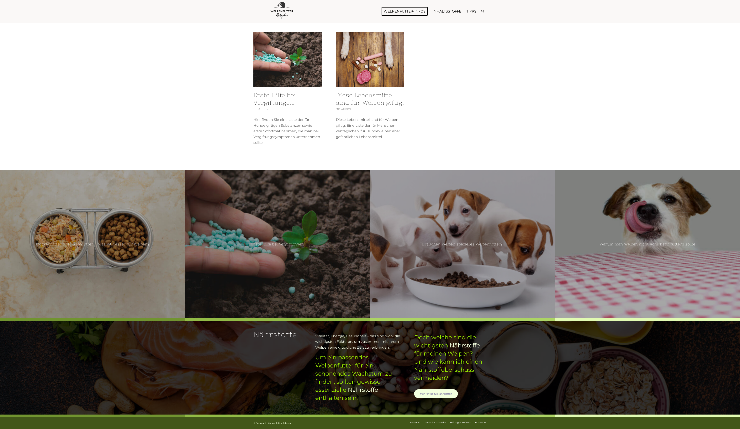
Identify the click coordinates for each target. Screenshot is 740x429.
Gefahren (260, 109)
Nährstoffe (363, 389)
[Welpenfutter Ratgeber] (282, 11)
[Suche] (483, 11)
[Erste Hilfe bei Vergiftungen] (287, 59)
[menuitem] (404, 11)
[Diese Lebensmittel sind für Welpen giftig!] (370, 59)
